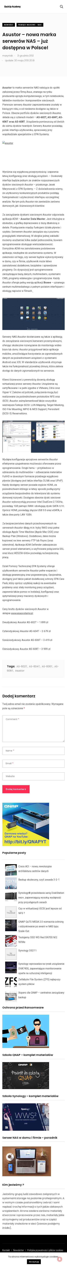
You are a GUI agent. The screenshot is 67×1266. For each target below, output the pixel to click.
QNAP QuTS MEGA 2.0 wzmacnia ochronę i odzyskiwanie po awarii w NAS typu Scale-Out (41, 926)
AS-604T (34, 666)
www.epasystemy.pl (22, 613)
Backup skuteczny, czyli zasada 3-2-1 (39, 879)
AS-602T (22, 666)
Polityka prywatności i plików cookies (45, 1250)
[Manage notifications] (59, 1259)
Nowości (8, 25)
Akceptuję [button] (34, 1261)
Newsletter (18, 1250)
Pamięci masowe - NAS (30, 25)
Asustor (19, 670)
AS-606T (47, 666)
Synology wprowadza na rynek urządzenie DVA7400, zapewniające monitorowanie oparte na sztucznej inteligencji (41, 968)
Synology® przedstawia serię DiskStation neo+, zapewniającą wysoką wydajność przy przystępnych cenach (41, 897)
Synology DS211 (27, 950)
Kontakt (6, 1250)
